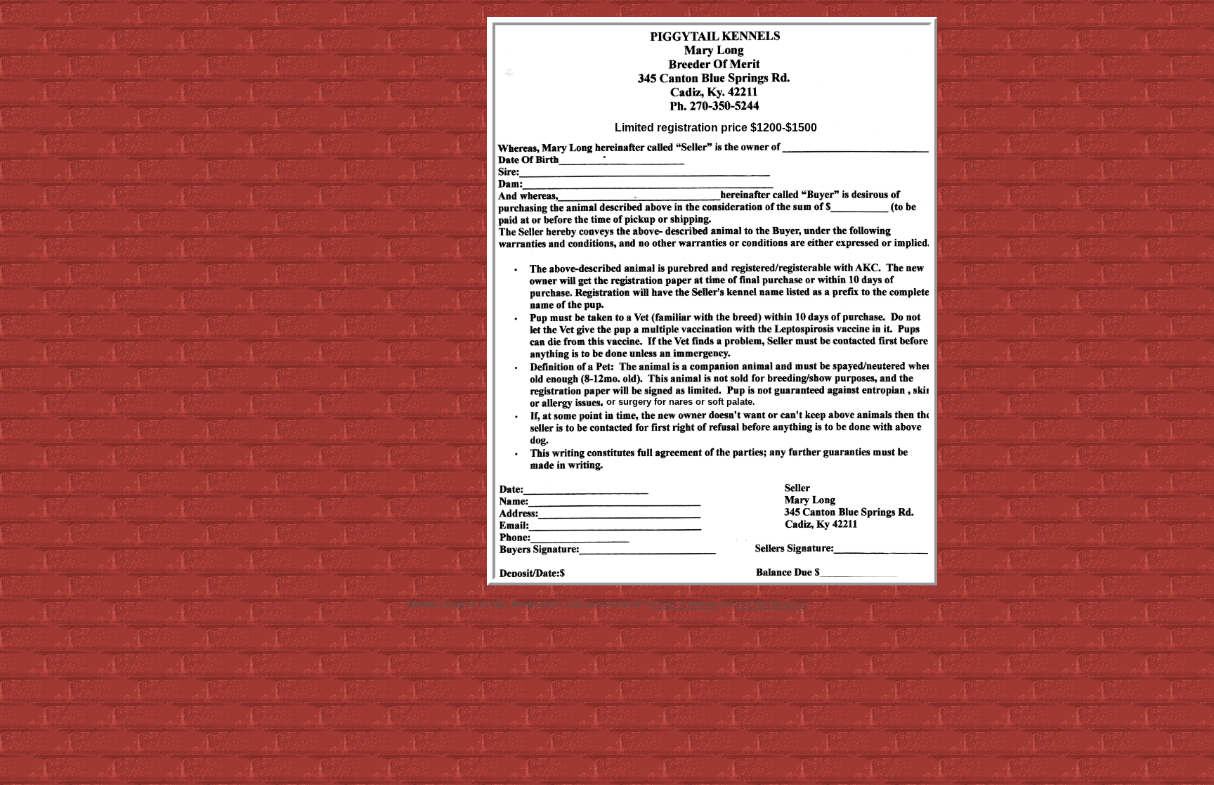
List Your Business (772, 604)
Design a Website (684, 604)
